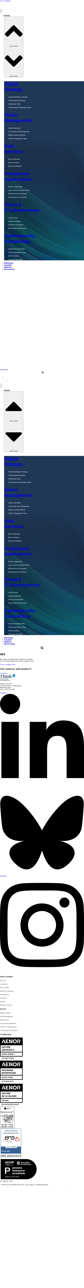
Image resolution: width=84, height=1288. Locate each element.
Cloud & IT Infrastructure (8, 1027)
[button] (5, 378)
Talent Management (6, 1016)
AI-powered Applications (8, 1023)
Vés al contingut (5, 1)
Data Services (4, 1020)
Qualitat (2, 1001)
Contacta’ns (4, 984)
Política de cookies (77, 1185)
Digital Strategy (5, 1013)
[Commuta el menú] (1, 11)
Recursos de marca (6, 1005)
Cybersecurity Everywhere (8, 1030)
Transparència (4, 994)
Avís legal (52, 1185)
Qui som (3, 980)
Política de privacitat (63, 1185)
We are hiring (4, 987)
